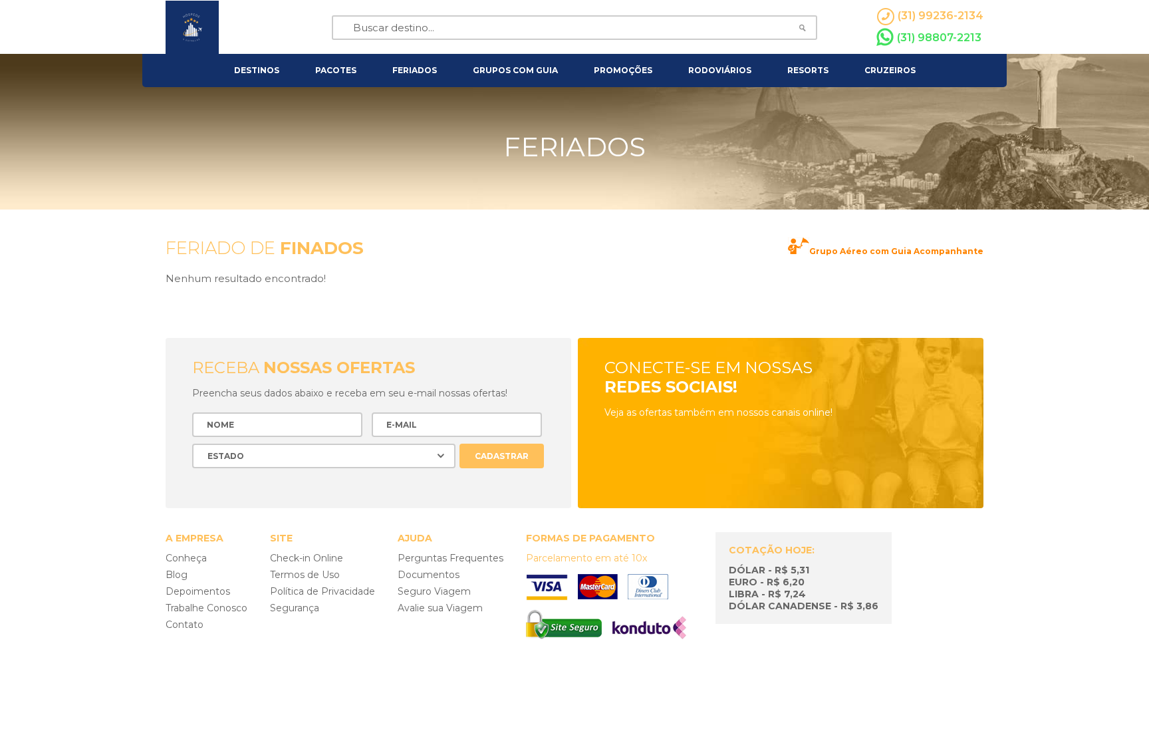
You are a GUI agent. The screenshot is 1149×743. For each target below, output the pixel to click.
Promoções (623, 70)
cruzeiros (890, 70)
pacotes (335, 70)
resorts (808, 70)
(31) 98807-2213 (939, 37)
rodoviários (719, 70)
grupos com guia (515, 70)
